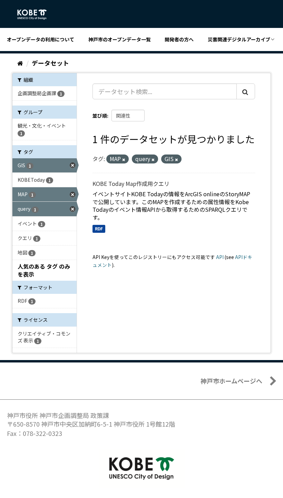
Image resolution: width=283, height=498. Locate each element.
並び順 (99, 115)
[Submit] (245, 91)
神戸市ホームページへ (231, 380)
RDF (99, 228)
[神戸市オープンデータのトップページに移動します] (35, 14)
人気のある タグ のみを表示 (44, 270)
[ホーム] (20, 62)
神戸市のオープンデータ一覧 (119, 39)
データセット (50, 62)
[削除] (123, 159)
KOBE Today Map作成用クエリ (130, 183)
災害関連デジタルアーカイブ (239, 39)
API (220, 256)
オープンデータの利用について (40, 39)
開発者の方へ (179, 39)
